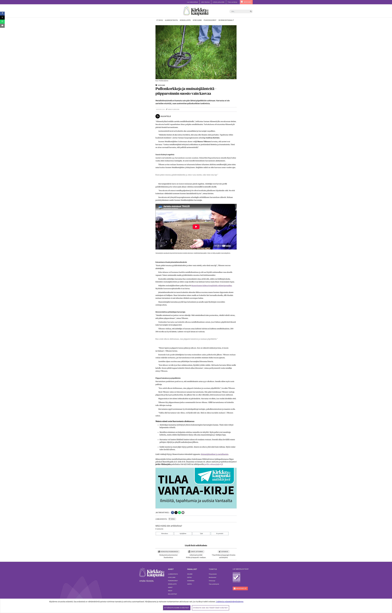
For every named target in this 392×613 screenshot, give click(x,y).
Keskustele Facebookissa (169, 551)
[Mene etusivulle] (151, 572)
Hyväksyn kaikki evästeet (176, 608)
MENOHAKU (247, 2)
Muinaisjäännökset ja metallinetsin (214, 454)
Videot (170, 591)
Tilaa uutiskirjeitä (214, 584)
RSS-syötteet (172, 594)
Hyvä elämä (171, 577)
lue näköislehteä (240, 569)
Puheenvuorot (173, 581)
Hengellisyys (172, 584)
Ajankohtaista (173, 574)
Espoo (189, 577)
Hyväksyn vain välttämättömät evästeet (210, 608)
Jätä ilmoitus (205, 2)
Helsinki (189, 574)
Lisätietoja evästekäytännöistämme (229, 602)
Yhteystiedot (213, 574)
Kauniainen (190, 581)
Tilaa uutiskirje (232, 2)
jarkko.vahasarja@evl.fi (213, 464)
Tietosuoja (212, 581)
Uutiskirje (224, 551)
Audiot (170, 587)
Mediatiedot (212, 577)
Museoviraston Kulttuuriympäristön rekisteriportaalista (211, 286)
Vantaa (189, 584)
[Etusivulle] (196, 11)
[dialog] (196, 606)
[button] (172, 512)
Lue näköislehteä (192, 2)
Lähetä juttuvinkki (218, 2)
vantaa (173, 519)
